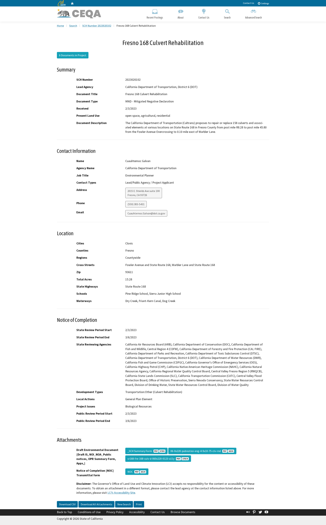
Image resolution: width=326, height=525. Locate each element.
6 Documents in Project (72, 55)
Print (139, 504)
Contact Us (248, 3)
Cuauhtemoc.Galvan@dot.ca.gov (146, 213)
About (181, 17)
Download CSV (67, 504)
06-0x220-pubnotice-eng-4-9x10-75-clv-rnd (201, 451)
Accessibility (137, 512)
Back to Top (64, 512)
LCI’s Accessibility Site (121, 493)
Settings (265, 3)
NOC (136, 471)
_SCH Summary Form (146, 451)
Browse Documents (182, 512)
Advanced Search (253, 17)
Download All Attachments (96, 504)
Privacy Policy (114, 512)
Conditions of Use (89, 512)
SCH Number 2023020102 (96, 25)
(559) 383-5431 (136, 204)
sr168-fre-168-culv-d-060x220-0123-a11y (158, 458)
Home (60, 25)
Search (227, 17)
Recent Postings (155, 17)
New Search (124, 504)
